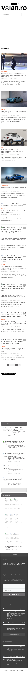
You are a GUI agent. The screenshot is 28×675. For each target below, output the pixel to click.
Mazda (3, 109)
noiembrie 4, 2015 (14, 115)
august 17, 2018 (17, 485)
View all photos (14, 549)
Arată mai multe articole (14, 489)
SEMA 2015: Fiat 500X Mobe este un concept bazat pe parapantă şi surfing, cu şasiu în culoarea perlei (12, 151)
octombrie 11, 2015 (14, 353)
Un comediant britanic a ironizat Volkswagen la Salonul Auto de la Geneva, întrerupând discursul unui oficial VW (13, 75)
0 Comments (4, 115)
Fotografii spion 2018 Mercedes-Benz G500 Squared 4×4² (13, 547)
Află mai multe (21, 3)
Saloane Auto (4, 185)
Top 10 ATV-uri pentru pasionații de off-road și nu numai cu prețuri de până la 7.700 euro (16, 649)
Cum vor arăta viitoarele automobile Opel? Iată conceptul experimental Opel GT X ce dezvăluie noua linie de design (16, 458)
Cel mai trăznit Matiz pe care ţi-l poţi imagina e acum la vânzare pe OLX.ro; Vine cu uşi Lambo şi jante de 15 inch (15, 662)
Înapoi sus (15, 554)
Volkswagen (4, 71)
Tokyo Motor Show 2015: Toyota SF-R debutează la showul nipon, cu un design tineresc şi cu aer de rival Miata (13, 323)
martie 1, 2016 (13, 78)
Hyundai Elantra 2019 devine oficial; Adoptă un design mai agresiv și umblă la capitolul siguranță (16, 446)
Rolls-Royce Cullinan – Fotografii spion (12, 508)
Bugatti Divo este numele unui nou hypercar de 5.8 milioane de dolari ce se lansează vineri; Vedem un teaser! (16, 471)
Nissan (3, 293)
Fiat (2, 147)
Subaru (3, 264)
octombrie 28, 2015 (15, 326)
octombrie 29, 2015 (15, 271)
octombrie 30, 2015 (15, 214)
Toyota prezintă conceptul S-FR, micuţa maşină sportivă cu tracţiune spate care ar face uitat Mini (13, 350)
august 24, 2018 (17, 436)
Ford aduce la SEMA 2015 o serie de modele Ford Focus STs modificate (14, 211)
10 (19, 364)
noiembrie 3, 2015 (14, 154)
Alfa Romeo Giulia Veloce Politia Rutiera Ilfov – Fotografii (14, 527)
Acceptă (14, 3)
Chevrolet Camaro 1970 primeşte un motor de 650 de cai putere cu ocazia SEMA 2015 (14, 188)
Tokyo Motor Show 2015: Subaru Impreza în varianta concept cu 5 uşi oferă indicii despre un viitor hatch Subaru (13, 268)
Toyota (3, 346)
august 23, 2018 (17, 449)
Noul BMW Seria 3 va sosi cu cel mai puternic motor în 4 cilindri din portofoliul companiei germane (16, 483)
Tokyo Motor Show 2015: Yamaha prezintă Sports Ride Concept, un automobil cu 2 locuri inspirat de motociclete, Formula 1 (13, 239)
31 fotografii (8, 549)
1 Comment (4, 78)
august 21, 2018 (17, 473)
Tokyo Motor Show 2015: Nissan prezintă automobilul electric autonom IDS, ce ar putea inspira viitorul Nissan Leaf (13, 297)
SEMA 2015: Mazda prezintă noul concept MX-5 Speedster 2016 (13, 112)
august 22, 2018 (17, 461)
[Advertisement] (14, 32)
